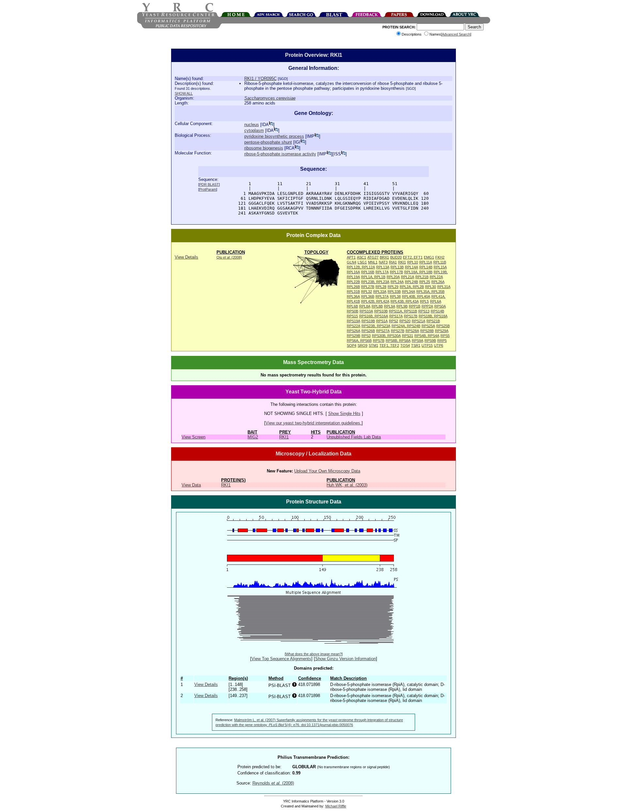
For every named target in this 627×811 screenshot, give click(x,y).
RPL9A (389, 306)
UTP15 (427, 345)
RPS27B (397, 331)
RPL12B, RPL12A (361, 267)
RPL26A (437, 282)
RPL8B (377, 306)
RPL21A (407, 277)
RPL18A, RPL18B (418, 272)
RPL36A (353, 296)
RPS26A (353, 331)
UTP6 (438, 345)
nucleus (251, 124)
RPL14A (411, 267)
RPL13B (397, 267)
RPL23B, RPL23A (375, 282)
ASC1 (361, 257)
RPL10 (412, 262)
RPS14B (437, 311)
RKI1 (402, 262)
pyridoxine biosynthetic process (274, 136)
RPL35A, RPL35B (430, 292)
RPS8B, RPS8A (398, 340)
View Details (186, 257)
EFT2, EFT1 (413, 257)
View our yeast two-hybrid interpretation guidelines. (313, 423)
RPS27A (383, 331)
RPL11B (439, 262)
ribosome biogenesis (263, 148)
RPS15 (352, 316)
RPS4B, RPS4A (426, 336)
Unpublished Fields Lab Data (354, 437)
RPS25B (443, 326)
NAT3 (383, 262)
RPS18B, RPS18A (433, 316)
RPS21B (433, 321)
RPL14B (425, 267)
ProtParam (207, 189)
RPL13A (382, 267)
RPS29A (441, 331)
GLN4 (351, 262)
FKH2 (439, 257)
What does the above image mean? (314, 654)
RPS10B (381, 311)
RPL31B (353, 292)
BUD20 (396, 257)
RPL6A (435, 301)
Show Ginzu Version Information (345, 658)
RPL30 (430, 287)
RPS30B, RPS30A (386, 336)
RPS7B (378, 340)
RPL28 (381, 287)
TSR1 (415, 345)
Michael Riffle (335, 806)
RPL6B (352, 306)
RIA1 (393, 262)
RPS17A (396, 316)
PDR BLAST (209, 184)
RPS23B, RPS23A (376, 326)
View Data (191, 485)
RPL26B (353, 287)
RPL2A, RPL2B (412, 287)
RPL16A (353, 272)
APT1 (351, 257)
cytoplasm (254, 130)
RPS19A (353, 321)
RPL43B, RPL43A (405, 301)
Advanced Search (456, 34)
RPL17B (396, 272)
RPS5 (445, 336)
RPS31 (407, 336)
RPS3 (366, 336)
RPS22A (353, 326)
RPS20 (404, 321)
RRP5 (442, 340)
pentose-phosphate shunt (268, 142)
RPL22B (353, 282)
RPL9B (402, 306)
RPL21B (421, 277)
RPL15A (440, 267)
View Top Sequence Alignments (281, 658)
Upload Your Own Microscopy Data (327, 471)
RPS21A (418, 321)
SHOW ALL (184, 93)
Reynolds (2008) (273, 783)
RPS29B (353, 336)
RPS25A (428, 326)
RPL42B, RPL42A (375, 301)
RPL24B (411, 282)
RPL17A (382, 272)
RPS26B (368, 331)
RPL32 (366, 292)
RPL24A (397, 282)
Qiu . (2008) (229, 257)
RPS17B (410, 316)
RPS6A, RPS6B (359, 340)
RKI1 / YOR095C (260, 78)
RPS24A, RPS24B (406, 326)
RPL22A (436, 277)
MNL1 (373, 262)
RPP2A (427, 306)
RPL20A (393, 277)
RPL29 (393, 287)
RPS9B (430, 340)
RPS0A (440, 306)
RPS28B (427, 331)
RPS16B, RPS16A (373, 316)
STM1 (373, 345)
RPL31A (443, 287)
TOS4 (405, 345)
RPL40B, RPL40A (416, 296)
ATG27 (372, 257)
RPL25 (424, 282)
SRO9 (362, 345)
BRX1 (384, 257)
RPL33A (379, 292)
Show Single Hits (344, 413)
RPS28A (412, 331)
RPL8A (364, 306)
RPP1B (414, 306)
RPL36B (367, 296)
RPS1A (382, 321)
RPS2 (393, 321)
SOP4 (351, 345)
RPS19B (368, 321)
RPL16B (367, 272)
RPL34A (408, 292)
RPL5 (424, 301)
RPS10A (366, 311)
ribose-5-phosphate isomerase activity (280, 153)
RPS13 (423, 311)
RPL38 (395, 296)
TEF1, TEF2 (389, 345)
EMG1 (429, 257)
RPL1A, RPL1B (373, 277)
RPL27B (367, 287)
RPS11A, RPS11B (403, 311)
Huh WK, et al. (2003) (347, 485)
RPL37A (382, 296)
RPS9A (417, 340)
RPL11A (425, 262)
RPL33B (394, 292)
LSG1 (362, 262)
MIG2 (253, 437)
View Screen (193, 437)
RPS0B (352, 311)
